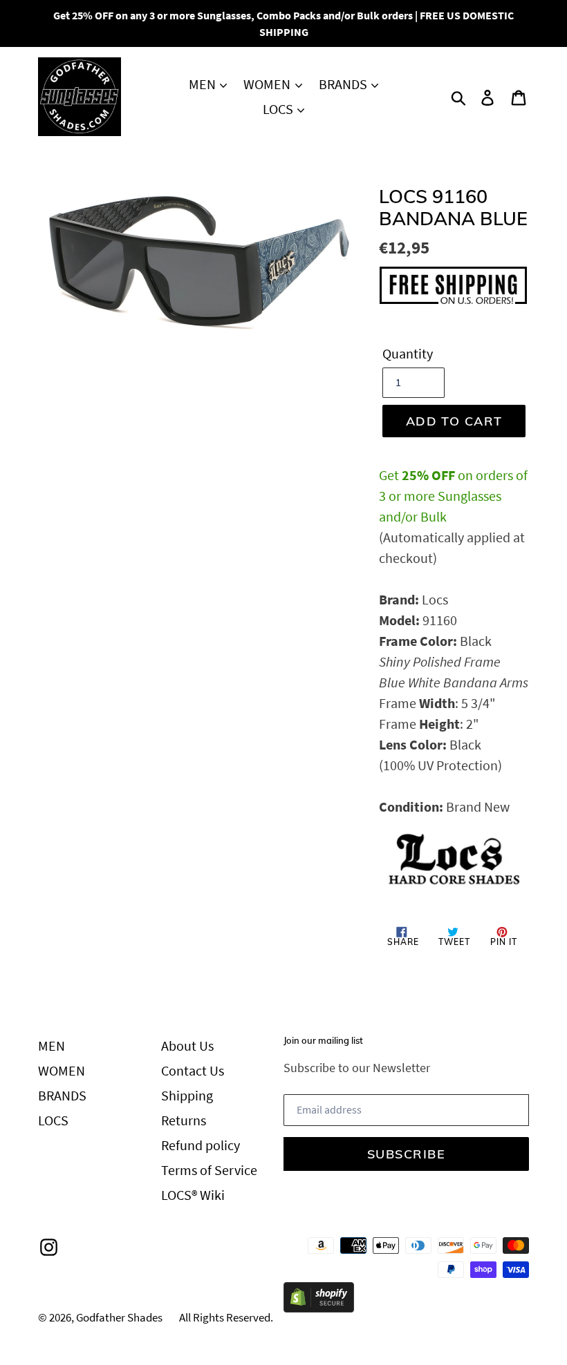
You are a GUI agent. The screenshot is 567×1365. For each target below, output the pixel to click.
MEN (204, 84)
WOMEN (268, 84)
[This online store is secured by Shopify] (319, 1307)
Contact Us (192, 1070)
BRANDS (344, 84)
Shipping (187, 1095)
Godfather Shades (119, 1317)
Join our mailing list (323, 1040)
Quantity (407, 353)
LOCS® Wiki (193, 1194)
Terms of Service (209, 1169)
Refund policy (200, 1145)
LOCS (279, 108)
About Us (187, 1045)
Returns (183, 1120)
